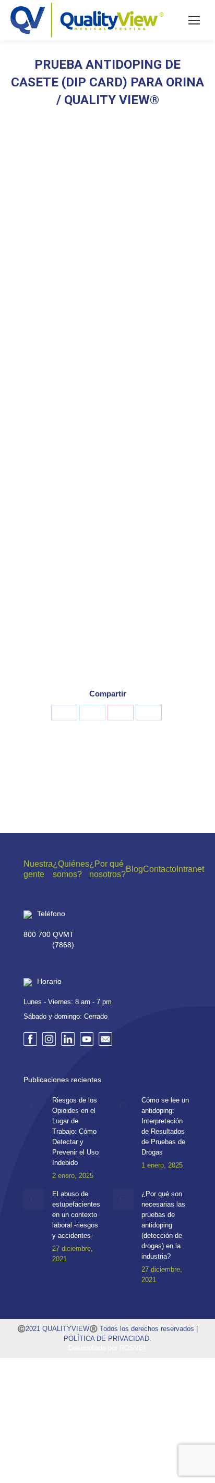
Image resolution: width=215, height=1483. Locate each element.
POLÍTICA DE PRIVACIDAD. (107, 1338)
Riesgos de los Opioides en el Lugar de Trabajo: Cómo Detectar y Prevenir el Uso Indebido (75, 1131)
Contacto (159, 869)
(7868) (63, 945)
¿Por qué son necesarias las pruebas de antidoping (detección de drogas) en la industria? (163, 1225)
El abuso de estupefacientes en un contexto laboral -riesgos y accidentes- (76, 1214)
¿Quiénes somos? (71, 869)
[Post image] (33, 1105)
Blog (134, 869)
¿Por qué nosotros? (107, 869)
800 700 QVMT (48, 934)
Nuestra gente (38, 869)
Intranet (190, 869)
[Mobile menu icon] (194, 20)
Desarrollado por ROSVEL (107, 1348)
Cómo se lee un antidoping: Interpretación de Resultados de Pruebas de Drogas (165, 1126)
